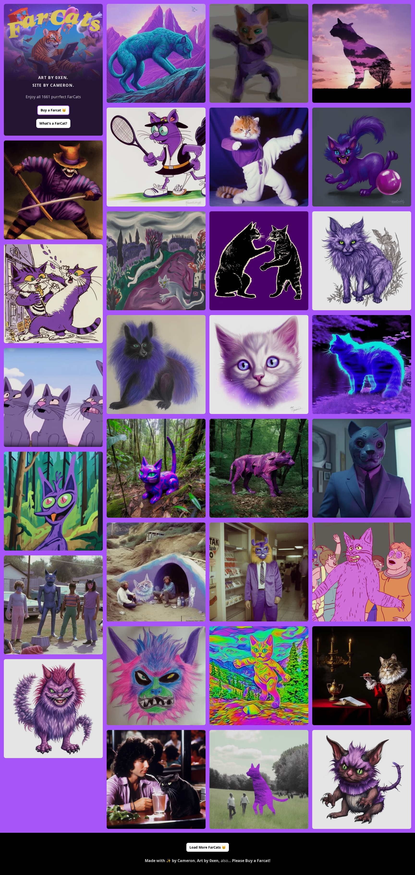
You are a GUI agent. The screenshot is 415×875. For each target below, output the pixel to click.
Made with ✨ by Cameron (170, 860)
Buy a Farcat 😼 (53, 110)
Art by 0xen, (208, 860)
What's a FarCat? (53, 123)
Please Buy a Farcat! (251, 860)
